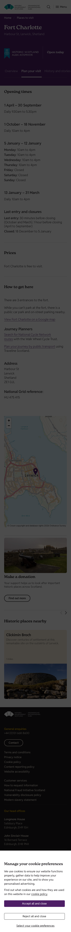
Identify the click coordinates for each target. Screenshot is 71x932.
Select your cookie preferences (35, 926)
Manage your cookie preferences (33, 864)
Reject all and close (34, 916)
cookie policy (39, 894)
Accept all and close (34, 903)
